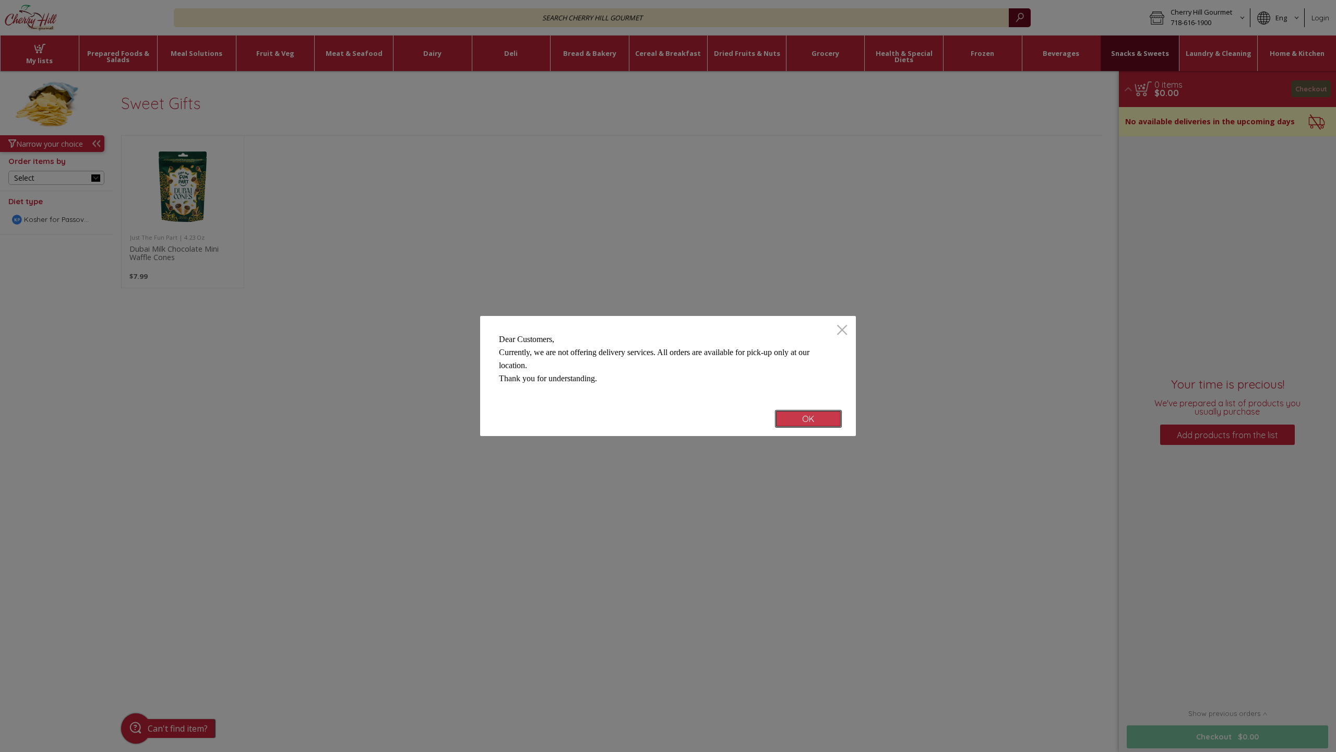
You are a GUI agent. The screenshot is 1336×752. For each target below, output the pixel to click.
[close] (842, 330)
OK (808, 419)
